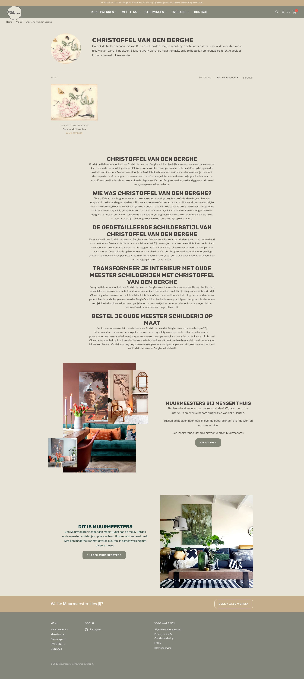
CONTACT (201, 12)
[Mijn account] (283, 12)
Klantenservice (162, 648)
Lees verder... (123, 55)
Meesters (129, 12)
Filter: (54, 77)
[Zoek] (277, 12)
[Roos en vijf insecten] (74, 102)
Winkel (19, 22)
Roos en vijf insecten (74, 129)
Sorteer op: (205, 77)
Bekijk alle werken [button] (234, 604)
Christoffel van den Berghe (38, 22)
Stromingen (154, 12)
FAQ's (157, 643)
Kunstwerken (102, 12)
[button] (208, 442)
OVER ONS (179, 12)
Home (9, 22)
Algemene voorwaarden (167, 629)
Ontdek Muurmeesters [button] (104, 555)
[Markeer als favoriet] (94, 88)
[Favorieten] (288, 12)
